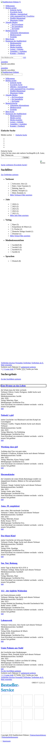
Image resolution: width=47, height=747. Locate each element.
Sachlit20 (15, 245)
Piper (14, 225)
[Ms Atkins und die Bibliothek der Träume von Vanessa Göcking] (17, 706)
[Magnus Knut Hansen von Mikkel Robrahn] (28, 706)
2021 (14, 213)
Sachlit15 (15, 247)
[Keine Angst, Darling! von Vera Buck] (6, 719)
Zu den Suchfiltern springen (11, 379)
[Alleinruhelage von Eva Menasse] (6, 706)
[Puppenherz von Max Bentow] (39, 719)
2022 (14, 211)
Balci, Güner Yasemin (20, 186)
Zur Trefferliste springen (9, 175)
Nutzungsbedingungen (10, 737)
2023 (14, 209)
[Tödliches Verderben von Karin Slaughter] (17, 732)
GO (24, 57)
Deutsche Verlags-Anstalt (21, 231)
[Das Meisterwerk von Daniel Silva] (17, 719)
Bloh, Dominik (17, 193)
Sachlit (14, 252)
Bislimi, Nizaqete (18, 191)
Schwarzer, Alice (18, 184)
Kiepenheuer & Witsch (20, 227)
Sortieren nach (6, 367)
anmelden (4, 62)
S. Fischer (16, 229)
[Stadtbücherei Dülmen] (10, 2)
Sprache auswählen (8, 64)
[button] (43, 162)
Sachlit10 (15, 250)
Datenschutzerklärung (38, 735)
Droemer (15, 234)
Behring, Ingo (17, 188)
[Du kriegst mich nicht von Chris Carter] (28, 719)
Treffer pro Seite (32, 369)
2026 (14, 204)
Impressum (6, 741)
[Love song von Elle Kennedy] (39, 706)
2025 (14, 206)
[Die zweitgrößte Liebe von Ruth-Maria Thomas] (6, 732)
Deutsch (15, 261)
